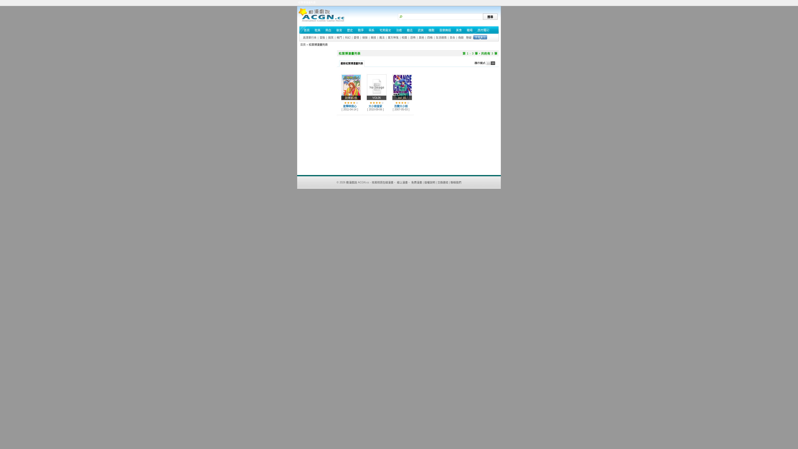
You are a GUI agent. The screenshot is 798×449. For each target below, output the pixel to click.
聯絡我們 (456, 182)
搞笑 (331, 37)
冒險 (322, 37)
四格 (430, 37)
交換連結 (442, 182)
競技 (373, 37)
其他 (421, 37)
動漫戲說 (351, 182)
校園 (404, 37)
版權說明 (429, 182)
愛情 (356, 37)
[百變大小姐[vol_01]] (402, 100)
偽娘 (461, 37)
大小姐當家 (375, 106)
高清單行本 (309, 37)
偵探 (365, 37)
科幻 (348, 37)
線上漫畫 (402, 182)
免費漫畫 (416, 182)
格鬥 (339, 37)
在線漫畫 (388, 182)
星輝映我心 (350, 106)
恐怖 (413, 37)
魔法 (382, 37)
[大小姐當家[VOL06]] (377, 100)
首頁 (303, 44)
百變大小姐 (401, 106)
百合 (452, 37)
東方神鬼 (393, 37)
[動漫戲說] (323, 21)
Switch (486, 63)
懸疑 (469, 37)
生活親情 (441, 37)
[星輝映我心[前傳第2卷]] (351, 100)
